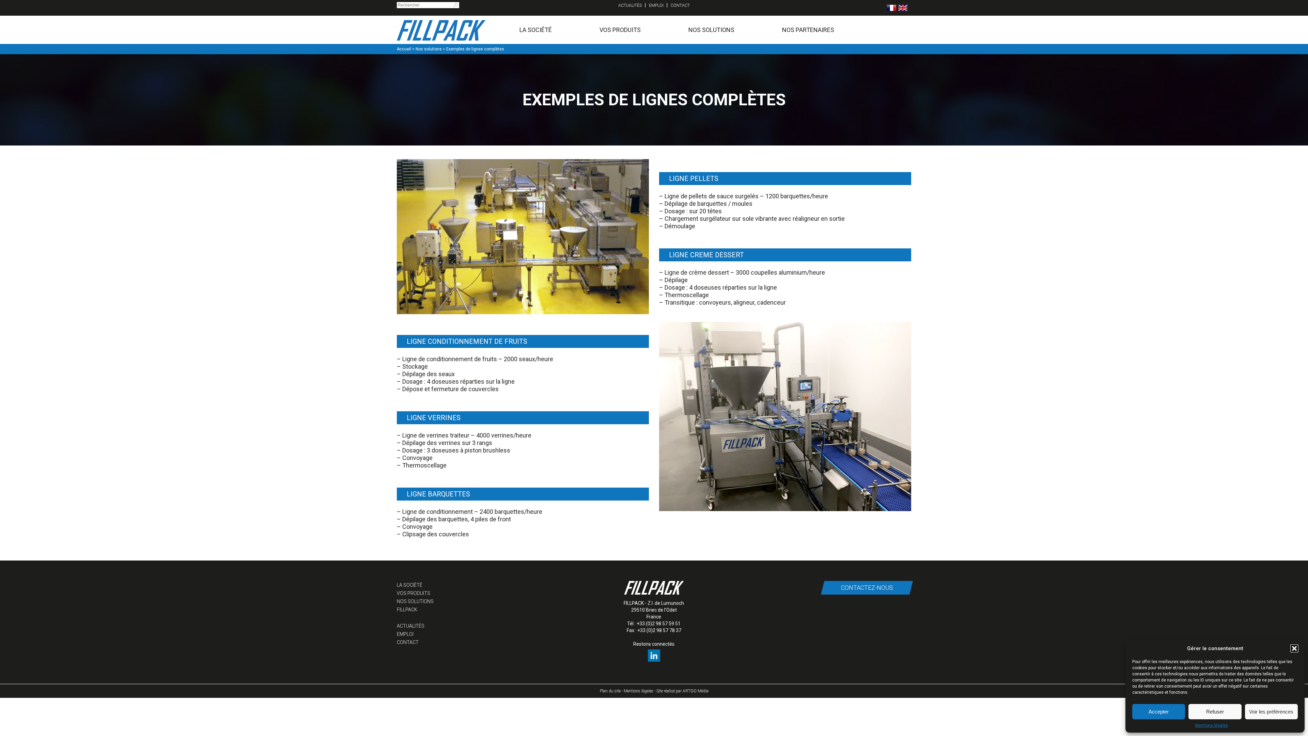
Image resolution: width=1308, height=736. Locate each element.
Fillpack (407, 609)
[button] (1294, 648)
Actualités (630, 5)
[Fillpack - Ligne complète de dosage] (785, 509)
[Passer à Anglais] (902, 8)
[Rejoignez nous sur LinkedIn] (654, 660)
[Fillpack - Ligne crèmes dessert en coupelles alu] (523, 312)
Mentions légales (1211, 725)
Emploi (656, 5)
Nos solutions (711, 29)
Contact (680, 5)
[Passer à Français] (891, 8)
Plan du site (610, 691)
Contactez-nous (867, 587)
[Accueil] (441, 30)
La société (535, 29)
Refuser (1215, 712)
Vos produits (620, 29)
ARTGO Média (695, 691)
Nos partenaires (808, 29)
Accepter (1159, 712)
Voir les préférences (1271, 712)
